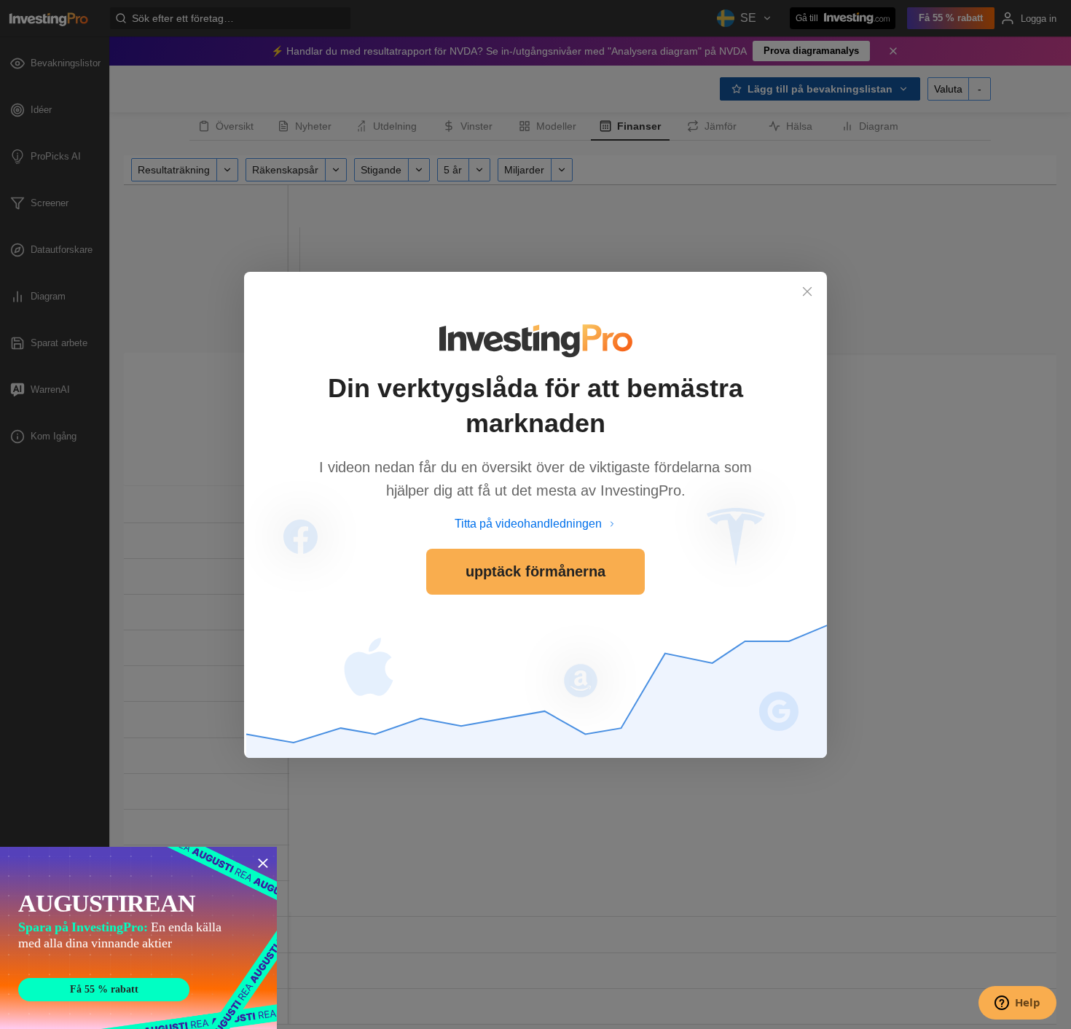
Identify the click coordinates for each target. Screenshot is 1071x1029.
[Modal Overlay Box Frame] (138, 938)
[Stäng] (807, 291)
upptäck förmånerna (535, 571)
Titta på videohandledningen (528, 523)
